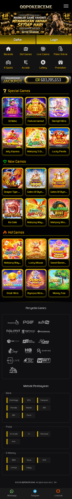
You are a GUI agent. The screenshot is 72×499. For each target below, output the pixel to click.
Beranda (8, 54)
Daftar (18, 40)
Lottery (43, 67)
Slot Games (26, 54)
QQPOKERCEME (28, 482)
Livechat (58, 495)
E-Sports (8, 67)
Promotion (60, 67)
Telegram (35, 495)
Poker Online (60, 54)
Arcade (26, 67)
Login (54, 40)
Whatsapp (12, 495)
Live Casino (43, 54)
